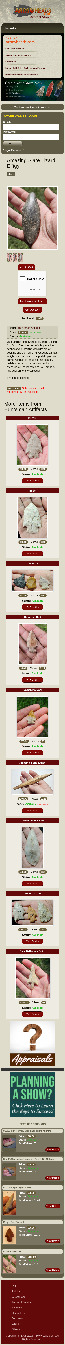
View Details (32, 480)
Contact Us (10, 62)
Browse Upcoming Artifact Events (21, 75)
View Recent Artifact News (18, 55)
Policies (16, 1291)
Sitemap (16, 1329)
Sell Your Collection (14, 49)
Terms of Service (21, 1302)
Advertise (17, 1307)
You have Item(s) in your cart (32, 107)
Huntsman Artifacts (29, 327)
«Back (11, 174)
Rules (15, 1286)
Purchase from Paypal (32, 301)
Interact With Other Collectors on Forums (25, 68)
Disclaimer (18, 1318)
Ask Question (32, 309)
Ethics (15, 1324)
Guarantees (18, 1297)
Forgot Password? (13, 150)
